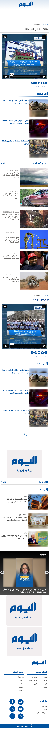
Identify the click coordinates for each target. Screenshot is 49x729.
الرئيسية (45, 24)
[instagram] (12, 709)
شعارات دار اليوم (19, 690)
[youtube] (21, 709)
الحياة (45, 680)
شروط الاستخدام (42, 712)
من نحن (44, 706)
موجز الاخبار (37, 24)
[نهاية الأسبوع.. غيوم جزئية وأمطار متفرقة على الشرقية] (34, 177)
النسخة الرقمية (22, 726)
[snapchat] (12, 702)
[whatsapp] (35, 83)
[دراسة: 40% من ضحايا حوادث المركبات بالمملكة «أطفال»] (34, 198)
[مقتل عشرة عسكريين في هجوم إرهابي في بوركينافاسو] (34, 281)
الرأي (35, 683)
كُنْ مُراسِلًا (21, 677)
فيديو (45, 687)
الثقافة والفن (33, 680)
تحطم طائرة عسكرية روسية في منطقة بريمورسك (15, 142)
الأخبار (45, 677)
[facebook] (42, 83)
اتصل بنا (21, 683)
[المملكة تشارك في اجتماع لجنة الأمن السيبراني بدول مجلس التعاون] (38, 521)
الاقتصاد (34, 677)
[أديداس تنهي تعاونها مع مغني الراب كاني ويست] (34, 260)
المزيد (4, 163)
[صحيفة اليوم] (26, 4)
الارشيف (21, 680)
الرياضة (45, 683)
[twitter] (45, 83)
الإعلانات (21, 687)
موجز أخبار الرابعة (41, 299)
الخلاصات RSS (20, 693)
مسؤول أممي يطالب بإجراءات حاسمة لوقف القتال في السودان (15, 102)
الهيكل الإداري (42, 709)
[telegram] (39, 83)
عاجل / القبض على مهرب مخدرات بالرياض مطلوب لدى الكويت (15, 122)
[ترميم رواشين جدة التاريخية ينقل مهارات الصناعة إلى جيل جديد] (38, 502)
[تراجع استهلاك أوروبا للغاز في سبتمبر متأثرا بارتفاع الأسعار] (34, 239)
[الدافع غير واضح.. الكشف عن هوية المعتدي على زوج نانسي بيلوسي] (34, 219)
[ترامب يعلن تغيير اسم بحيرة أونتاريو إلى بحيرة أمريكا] (38, 539)
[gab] (21, 702)
